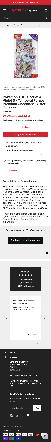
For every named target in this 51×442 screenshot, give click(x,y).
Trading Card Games (19, 87)
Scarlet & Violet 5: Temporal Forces (18, 90)
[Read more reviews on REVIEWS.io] (25, 286)
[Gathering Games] (25, 10)
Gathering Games (10, 426)
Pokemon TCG (38, 87)
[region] (25, 317)
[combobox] (23, 18)
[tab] (12, 171)
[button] (46, 10)
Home (5, 87)
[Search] (46, 18)
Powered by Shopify (11, 430)
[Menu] (4, 10)
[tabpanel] (25, 200)
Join (37, 408)
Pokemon (7, 111)
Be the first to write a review (25, 240)
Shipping (19, 120)
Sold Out (25, 127)
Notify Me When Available (25, 134)
